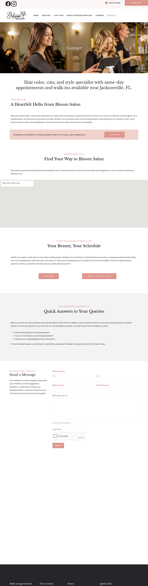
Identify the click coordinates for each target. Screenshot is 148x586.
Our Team (58, 15)
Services (46, 15)
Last (98, 376)
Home (36, 15)
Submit (58, 445)
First (54, 376)
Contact (111, 15)
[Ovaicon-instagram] (14, 3)
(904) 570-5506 (114, 3)
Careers (99, 15)
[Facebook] (8, 3)
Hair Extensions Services (79, 15)
